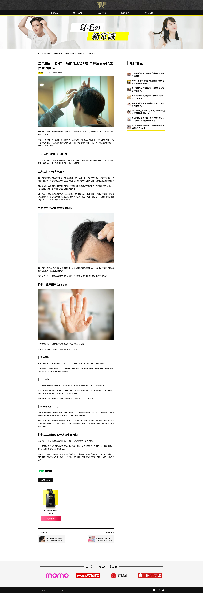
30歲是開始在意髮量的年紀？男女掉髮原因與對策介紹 (148, 104)
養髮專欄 (125, 12)
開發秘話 (54, 12)
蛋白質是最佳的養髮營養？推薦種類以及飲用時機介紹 (148, 89)
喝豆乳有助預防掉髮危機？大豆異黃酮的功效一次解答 (148, 96)
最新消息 (77, 12)
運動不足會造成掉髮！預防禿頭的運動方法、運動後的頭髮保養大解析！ (148, 119)
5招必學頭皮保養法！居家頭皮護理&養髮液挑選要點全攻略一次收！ (148, 111)
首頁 (39, 53)
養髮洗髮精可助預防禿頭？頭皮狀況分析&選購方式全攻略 (148, 126)
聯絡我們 (148, 12)
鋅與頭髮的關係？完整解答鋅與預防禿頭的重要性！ (148, 74)
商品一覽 (101, 12)
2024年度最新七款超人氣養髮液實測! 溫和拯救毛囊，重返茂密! (148, 82)
